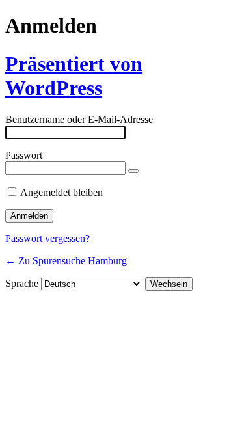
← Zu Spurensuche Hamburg (66, 260)
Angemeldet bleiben (61, 192)
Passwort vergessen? (47, 238)
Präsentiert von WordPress (73, 76)
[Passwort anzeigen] (133, 171)
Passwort (23, 155)
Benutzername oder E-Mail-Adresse (79, 119)
